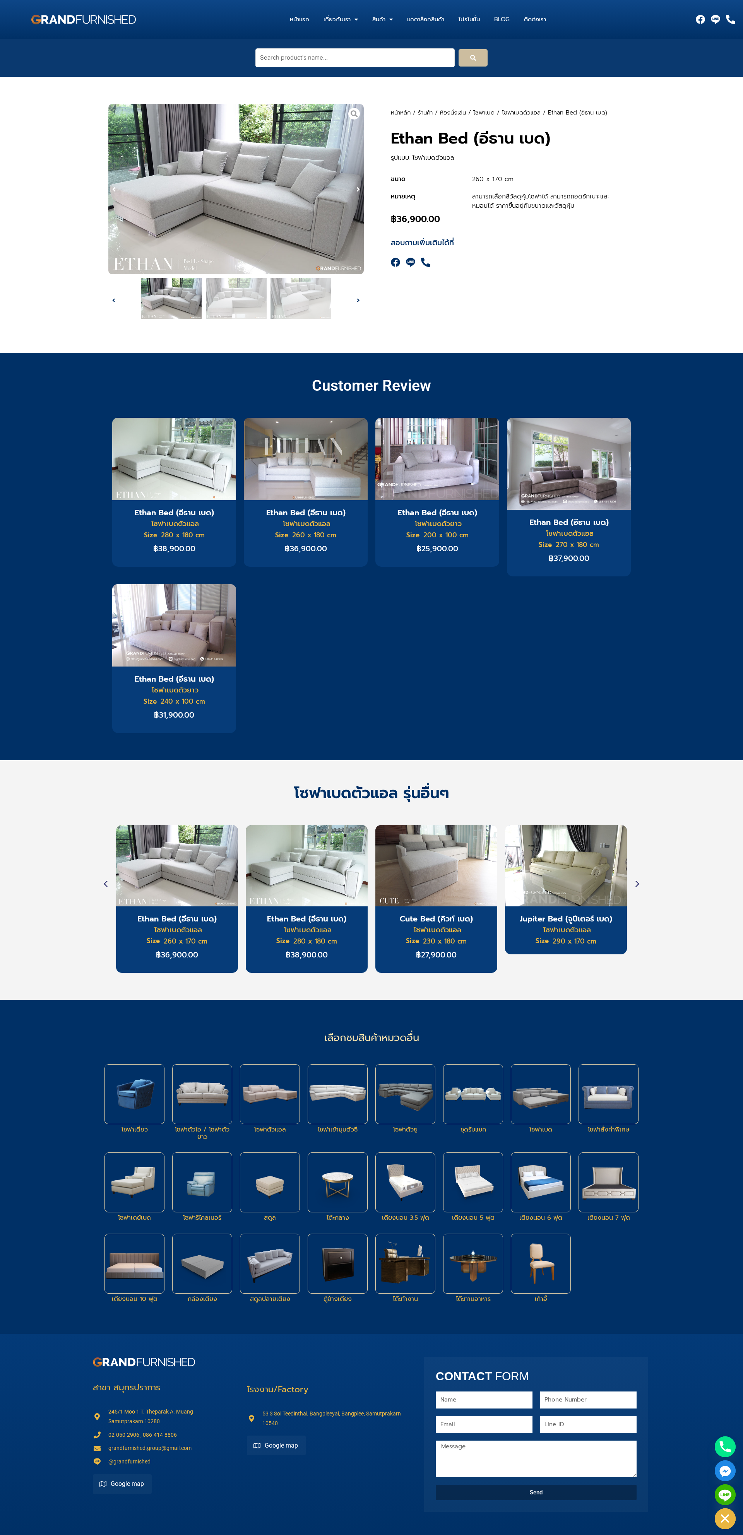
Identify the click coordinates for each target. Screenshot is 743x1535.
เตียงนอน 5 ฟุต (473, 1217)
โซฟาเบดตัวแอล (521, 112)
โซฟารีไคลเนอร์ (202, 1217)
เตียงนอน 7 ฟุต (608, 1217)
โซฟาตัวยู (405, 1129)
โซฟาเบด (484, 112)
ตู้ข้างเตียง (338, 1299)
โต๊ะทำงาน (405, 1299)
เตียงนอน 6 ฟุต (540, 1217)
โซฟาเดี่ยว (135, 1129)
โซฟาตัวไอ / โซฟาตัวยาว (202, 1133)
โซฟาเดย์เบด (134, 1217)
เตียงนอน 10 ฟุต (135, 1299)
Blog (502, 19)
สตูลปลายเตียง (270, 1299)
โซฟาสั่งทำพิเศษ (609, 1129)
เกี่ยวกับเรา (337, 19)
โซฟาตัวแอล (270, 1129)
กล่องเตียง (202, 1299)
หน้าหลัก (401, 112)
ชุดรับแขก (473, 1129)
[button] (114, 189)
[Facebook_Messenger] (725, 1470)
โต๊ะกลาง (338, 1217)
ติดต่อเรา (535, 19)
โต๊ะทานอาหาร (473, 1299)
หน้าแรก (299, 19)
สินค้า (378, 19)
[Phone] (725, 1446)
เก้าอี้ (541, 1299)
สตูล (270, 1217)
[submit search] (473, 58)
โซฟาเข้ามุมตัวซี (338, 1129)
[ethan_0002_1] (236, 189)
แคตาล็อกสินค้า (425, 19)
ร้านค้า (425, 112)
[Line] (725, 1494)
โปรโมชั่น (469, 19)
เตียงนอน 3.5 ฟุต (405, 1217)
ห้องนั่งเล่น (453, 112)
